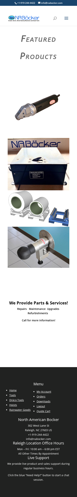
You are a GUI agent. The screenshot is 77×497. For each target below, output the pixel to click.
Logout (41, 406)
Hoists (13, 405)
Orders (41, 396)
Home (13, 390)
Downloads (43, 401)
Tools (12, 395)
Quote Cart (43, 411)
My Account (44, 391)
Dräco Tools (16, 400)
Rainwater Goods (20, 410)
